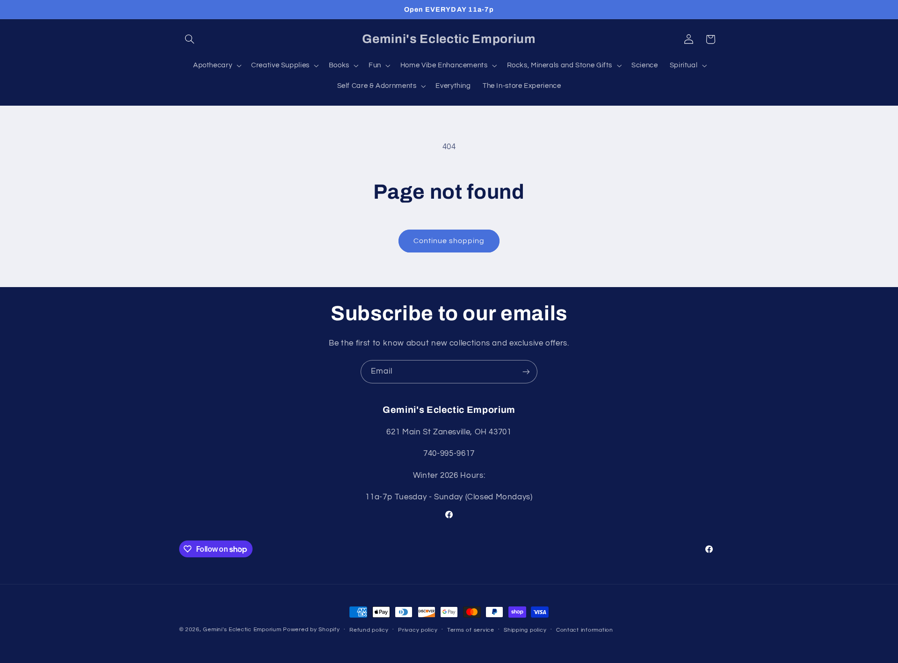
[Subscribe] (526, 371)
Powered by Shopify (311, 629)
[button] (190, 39)
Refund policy (369, 630)
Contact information (584, 630)
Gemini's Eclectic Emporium (242, 629)
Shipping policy (525, 630)
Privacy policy (417, 630)
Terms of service (470, 630)
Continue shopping (449, 241)
